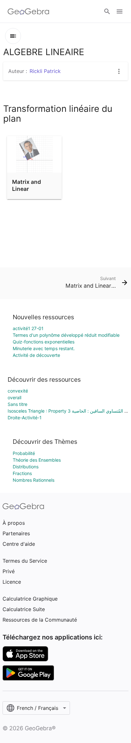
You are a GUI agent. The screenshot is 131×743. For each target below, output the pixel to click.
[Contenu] (13, 36)
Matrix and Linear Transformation (33, 188)
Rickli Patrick (45, 71)
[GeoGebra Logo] (28, 11)
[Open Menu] (119, 11)
